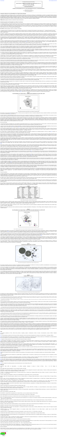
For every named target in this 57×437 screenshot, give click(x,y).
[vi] (18, 126)
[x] (0, 354)
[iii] (20, 91)
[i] (26, 41)
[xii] (8, 231)
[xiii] (41, 235)
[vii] (51, 131)
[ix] (0, 352)
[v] (12, 126)
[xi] (0, 356)
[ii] (47, 74)
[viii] (1, 143)
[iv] (9, 113)
